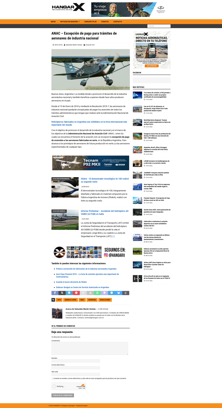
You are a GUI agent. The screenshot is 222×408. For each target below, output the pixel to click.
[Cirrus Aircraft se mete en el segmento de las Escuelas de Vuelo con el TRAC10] (137, 278)
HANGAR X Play (90, 22)
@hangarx (71, 405)
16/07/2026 (149, 127)
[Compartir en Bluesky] (118, 293)
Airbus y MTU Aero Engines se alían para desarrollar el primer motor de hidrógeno (157, 265)
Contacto (117, 22)
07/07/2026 (149, 269)
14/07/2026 (149, 166)
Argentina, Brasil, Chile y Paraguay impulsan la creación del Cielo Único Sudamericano (156, 149)
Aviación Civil (90, 45)
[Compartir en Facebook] (55, 293)
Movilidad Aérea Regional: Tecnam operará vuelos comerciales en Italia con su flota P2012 (157, 122)
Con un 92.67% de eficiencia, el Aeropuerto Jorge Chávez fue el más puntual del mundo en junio (156, 108)
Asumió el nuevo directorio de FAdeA (71, 282)
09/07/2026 (149, 228)
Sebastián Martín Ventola (74, 45)
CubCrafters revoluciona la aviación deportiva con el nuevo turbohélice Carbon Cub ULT (155, 223)
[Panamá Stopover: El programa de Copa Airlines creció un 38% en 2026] (137, 200)
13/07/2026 (149, 191)
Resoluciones (105, 300)
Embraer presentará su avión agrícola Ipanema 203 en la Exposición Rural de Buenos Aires (156, 251)
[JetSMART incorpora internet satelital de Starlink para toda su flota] (137, 175)
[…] (113, 236)
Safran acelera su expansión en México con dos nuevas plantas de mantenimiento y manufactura (157, 237)
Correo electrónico (58, 365)
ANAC (82, 300)
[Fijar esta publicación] (76, 293)
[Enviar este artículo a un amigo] (83, 293)
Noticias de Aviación (69, 22)
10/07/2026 (149, 214)
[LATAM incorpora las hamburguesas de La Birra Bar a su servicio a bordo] (137, 163)
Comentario (55, 341)
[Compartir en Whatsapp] (97, 293)
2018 (59, 300)
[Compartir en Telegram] (111, 293)
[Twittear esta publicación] (62, 293)
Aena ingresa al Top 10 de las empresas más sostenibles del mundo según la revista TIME (157, 186)
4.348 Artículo (103, 309)
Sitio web (54, 372)
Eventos (105, 22)
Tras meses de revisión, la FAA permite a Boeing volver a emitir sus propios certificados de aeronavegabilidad (157, 95)
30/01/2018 (58, 45)
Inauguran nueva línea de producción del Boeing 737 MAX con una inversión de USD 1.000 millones (157, 136)
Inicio (53, 22)
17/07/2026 (149, 99)
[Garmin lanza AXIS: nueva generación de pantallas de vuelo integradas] (137, 212)
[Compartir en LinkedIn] (69, 293)
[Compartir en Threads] (125, 293)
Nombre (54, 358)
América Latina (70, 300)
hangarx (85, 405)
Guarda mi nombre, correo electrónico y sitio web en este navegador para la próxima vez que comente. (90, 378)
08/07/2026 (149, 242)
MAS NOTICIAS (138, 87)
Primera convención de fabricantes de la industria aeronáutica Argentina (86, 269)
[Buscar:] (159, 26)
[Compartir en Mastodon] (104, 293)
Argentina (92, 300)
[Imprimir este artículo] (90, 293)
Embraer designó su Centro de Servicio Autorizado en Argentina (82, 287)
